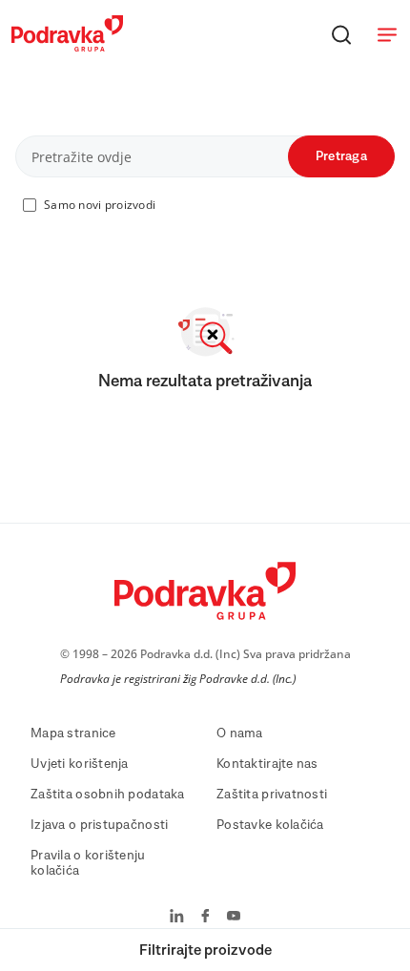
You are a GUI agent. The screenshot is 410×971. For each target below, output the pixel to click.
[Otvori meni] (387, 34)
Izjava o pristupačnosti (99, 825)
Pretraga (341, 156)
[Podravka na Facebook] (205, 917)
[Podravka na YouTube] (233, 917)
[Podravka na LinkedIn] (177, 917)
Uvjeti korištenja (80, 764)
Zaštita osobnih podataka (108, 794)
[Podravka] (67, 46)
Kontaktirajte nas (267, 764)
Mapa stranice (73, 733)
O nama (239, 733)
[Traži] (341, 34)
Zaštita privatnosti (271, 794)
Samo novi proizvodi (99, 204)
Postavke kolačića (270, 825)
